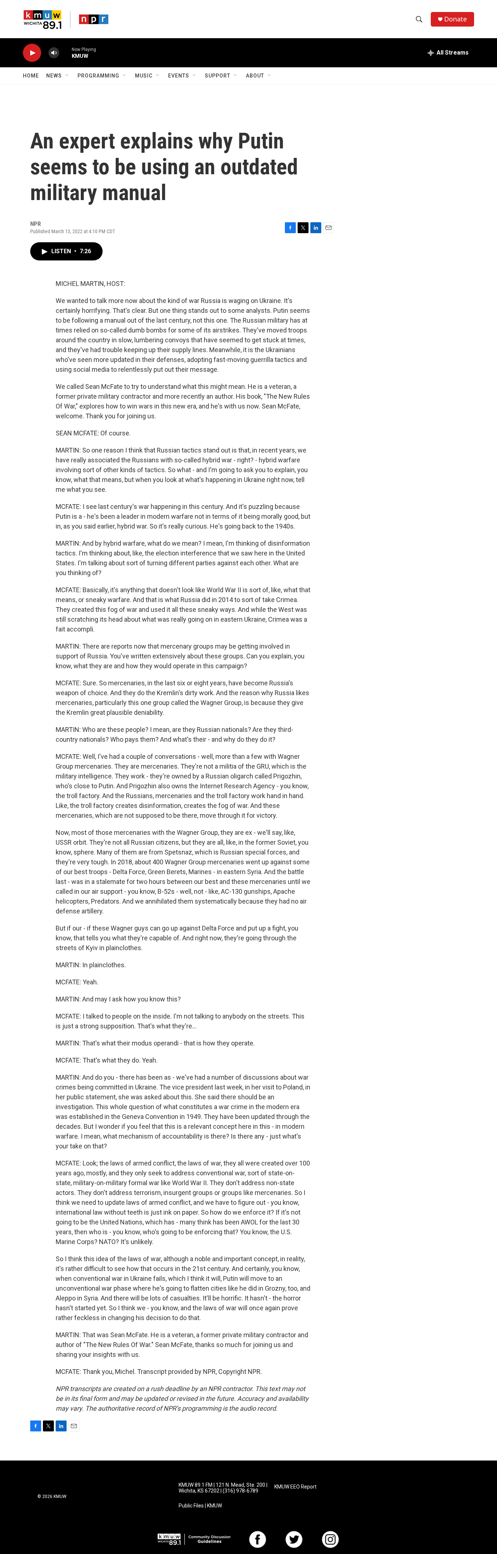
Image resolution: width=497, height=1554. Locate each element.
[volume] (54, 53)
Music (143, 76)
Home (31, 76)
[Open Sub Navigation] (67, 76)
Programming (98, 76)
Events (178, 76)
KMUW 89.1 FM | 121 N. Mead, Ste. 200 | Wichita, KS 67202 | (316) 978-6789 (223, 1488)
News (54, 76)
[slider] (65, 52)
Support (217, 76)
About (255, 76)
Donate (455, 19)
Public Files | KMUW (200, 1506)
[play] (32, 53)
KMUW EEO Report (295, 1487)
